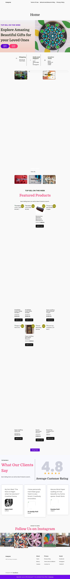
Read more (50, 320)
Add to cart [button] (19, 320)
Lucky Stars (35, 169)
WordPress (15, 572)
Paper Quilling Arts (22, 180)
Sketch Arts (35, 179)
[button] (13, 46)
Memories (48, 179)
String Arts (21, 75)
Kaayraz (8, 2)
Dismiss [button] (51, 577)
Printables (48, 75)
